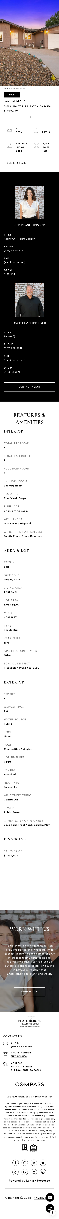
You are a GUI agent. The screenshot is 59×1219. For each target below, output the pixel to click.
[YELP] (15, 1172)
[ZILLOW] (34, 1172)
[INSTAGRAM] (25, 1163)
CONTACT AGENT (29, 387)
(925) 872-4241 (13, 348)
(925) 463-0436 (13, 250)
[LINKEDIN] (34, 1163)
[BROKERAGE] (43, 1172)
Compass (41, 1107)
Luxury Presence (38, 1180)
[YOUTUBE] (43, 1163)
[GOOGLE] (25, 1172)
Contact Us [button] (29, 991)
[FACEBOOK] (15, 1163)
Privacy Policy (44, 1198)
